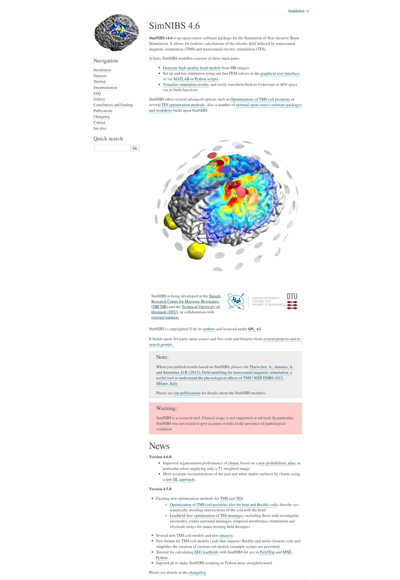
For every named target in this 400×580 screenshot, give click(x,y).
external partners (165, 317)
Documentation (105, 87)
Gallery (99, 99)
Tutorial (100, 81)
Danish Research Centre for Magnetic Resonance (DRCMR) (186, 301)
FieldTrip (267, 552)
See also (100, 128)
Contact (99, 122)
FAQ (97, 93)
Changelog (102, 116)
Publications (103, 110)
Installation (296, 10)
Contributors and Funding (113, 104)
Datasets (100, 75)
